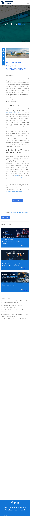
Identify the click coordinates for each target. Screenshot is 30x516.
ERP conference (23, 212)
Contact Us (5, 217)
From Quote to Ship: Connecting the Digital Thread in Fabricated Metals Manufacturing (14, 315)
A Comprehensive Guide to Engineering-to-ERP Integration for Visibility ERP (13, 306)
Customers (13, 212)
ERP (18, 212)
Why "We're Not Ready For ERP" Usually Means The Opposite (14, 311)
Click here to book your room (14, 191)
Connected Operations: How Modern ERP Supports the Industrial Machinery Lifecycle (14, 302)
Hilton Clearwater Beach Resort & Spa (17, 111)
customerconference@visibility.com (19, 177)
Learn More (17, 201)
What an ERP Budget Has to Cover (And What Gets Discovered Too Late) (14, 320)
